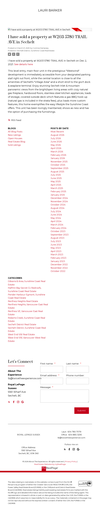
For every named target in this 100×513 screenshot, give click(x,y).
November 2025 (59, 161)
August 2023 (57, 238)
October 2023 (58, 231)
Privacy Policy (71, 462)
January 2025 (58, 195)
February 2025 (58, 191)
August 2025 (57, 171)
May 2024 (56, 218)
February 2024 (58, 228)
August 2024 (57, 208)
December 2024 (59, 198)
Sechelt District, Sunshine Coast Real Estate (35, 51)
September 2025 (59, 168)
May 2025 (56, 181)
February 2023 (58, 258)
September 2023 (59, 234)
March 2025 (57, 188)
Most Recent (57, 131)
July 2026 (56, 138)
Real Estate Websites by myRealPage (50, 464)
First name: (47, 363)
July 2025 (56, 175)
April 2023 (56, 251)
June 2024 (56, 214)
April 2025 (56, 185)
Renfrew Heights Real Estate (23, 301)
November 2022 (59, 268)
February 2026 (58, 155)
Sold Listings (14, 145)
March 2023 (57, 254)
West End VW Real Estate (21, 334)
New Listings (14, 135)
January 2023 (58, 261)
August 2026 (57, 135)
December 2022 (59, 264)
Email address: (49, 375)
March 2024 (57, 224)
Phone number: (75, 375)
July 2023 (56, 241)
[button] (9, 402)
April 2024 (56, 221)
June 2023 (56, 244)
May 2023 (56, 248)
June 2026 (56, 141)
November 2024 (59, 201)
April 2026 (56, 148)
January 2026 (58, 158)
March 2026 (57, 151)
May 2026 (56, 145)
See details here (23, 64)
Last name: (73, 363)
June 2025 (56, 178)
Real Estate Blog (16, 141)
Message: (46, 387)
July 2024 (56, 211)
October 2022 (58, 271)
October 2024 (58, 204)
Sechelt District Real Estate (22, 324)
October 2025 (58, 165)
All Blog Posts (15, 131)
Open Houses (15, 138)
